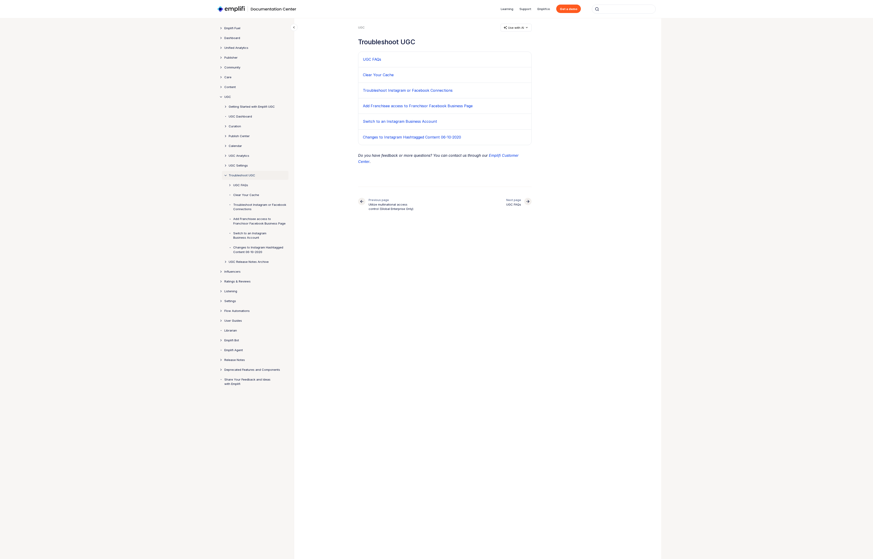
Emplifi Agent (233, 350)
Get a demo (568, 9)
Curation (235, 126)
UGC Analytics (239, 155)
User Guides (233, 320)
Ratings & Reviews (237, 281)
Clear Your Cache (246, 195)
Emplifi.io (543, 9)
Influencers (232, 271)
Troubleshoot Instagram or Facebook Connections (259, 207)
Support (525, 9)
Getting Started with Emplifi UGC (252, 106)
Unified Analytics (236, 48)
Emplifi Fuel (232, 28)
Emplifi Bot (231, 340)
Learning (507, 9)
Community (232, 67)
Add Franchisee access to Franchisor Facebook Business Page (259, 221)
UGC (227, 97)
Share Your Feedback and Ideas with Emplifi (247, 382)
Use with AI (516, 27)
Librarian (230, 330)
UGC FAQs (240, 185)
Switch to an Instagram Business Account (249, 235)
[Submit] (597, 9)
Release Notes (234, 360)
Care (227, 77)
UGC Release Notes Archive (249, 262)
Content (230, 87)
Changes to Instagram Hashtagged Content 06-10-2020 (258, 250)
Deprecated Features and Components (252, 369)
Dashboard (232, 38)
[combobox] (623, 9)
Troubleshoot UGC (242, 175)
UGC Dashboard (240, 116)
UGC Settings (238, 165)
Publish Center (239, 136)
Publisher (231, 57)
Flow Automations (237, 311)
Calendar (235, 146)
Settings (230, 301)
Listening (230, 291)
